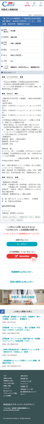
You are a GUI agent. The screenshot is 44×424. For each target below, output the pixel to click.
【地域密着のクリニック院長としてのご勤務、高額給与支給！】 (21, 362)
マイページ (6, 388)
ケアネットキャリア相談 (10, 393)
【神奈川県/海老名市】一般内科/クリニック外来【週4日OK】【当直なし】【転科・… (20, 351)
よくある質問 (7, 396)
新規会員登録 (24, 256)
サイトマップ (24, 384)
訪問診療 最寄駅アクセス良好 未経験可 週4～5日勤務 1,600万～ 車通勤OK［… (21, 318)
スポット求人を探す (8, 383)
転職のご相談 (7, 386)
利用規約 (23, 386)
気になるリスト (7, 391)
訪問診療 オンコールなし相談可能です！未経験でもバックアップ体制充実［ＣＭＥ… (21, 340)
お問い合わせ (24, 376)
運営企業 (23, 378)
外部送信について (25, 389)
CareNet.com (25, 381)
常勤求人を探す (7, 378)
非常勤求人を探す (8, 381)
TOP (4, 376)
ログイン (24, 244)
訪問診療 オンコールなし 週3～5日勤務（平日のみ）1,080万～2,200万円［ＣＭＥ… (21, 329)
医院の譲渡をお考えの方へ (22, 282)
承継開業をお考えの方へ (22, 272)
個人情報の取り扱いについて (28, 392)
